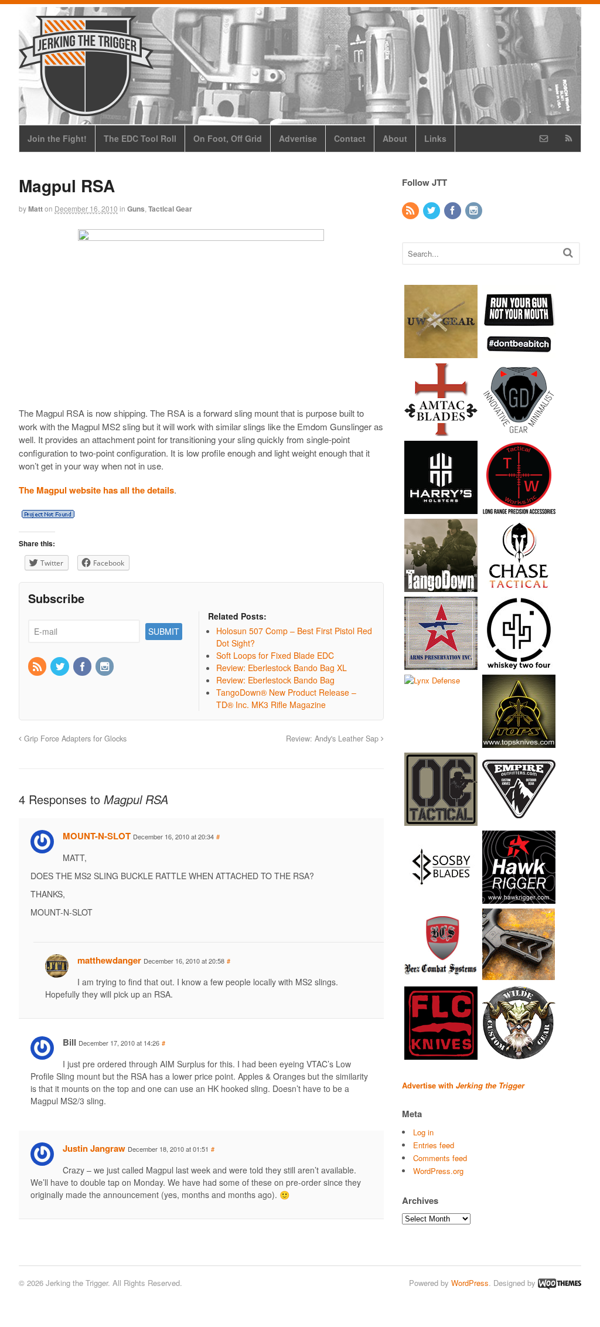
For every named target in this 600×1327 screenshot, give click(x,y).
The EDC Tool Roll (140, 138)
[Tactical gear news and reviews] (86, 109)
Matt (35, 208)
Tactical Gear (170, 208)
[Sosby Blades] (441, 897)
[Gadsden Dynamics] (518, 429)
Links (435, 138)
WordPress (470, 1282)
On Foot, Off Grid (227, 138)
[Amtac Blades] (441, 429)
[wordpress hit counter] (48, 514)
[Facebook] (83, 667)
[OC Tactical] (441, 819)
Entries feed (433, 1145)
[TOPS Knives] (518, 741)
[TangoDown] (441, 585)
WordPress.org (438, 1170)
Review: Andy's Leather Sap (333, 738)
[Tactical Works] (518, 507)
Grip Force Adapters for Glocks (74, 738)
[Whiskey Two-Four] (518, 663)
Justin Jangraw (94, 1148)
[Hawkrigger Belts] (518, 897)
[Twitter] (60, 667)
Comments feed (440, 1157)
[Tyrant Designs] (518, 975)
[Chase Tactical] (518, 585)
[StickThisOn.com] (518, 352)
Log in (423, 1132)
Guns (136, 208)
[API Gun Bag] (441, 663)
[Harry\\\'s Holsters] (441, 507)
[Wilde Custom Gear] (518, 1053)
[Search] (568, 252)
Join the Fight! (57, 138)
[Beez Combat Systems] (441, 975)
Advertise (298, 138)
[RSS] (38, 667)
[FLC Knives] (441, 1053)
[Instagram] (105, 667)
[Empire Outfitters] (518, 819)
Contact (350, 138)
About (395, 138)
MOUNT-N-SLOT (97, 835)
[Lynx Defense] (432, 680)
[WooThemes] (559, 1282)
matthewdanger (109, 960)
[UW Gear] (441, 352)
